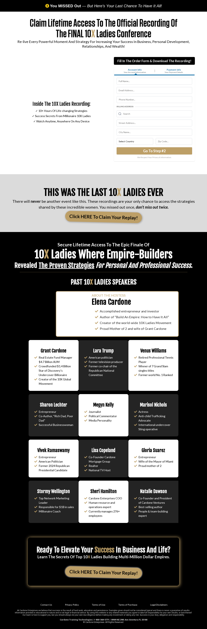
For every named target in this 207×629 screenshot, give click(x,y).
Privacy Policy (72, 604)
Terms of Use (98, 604)
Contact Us (46, 604)
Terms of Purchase (127, 604)
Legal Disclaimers (159, 604)
